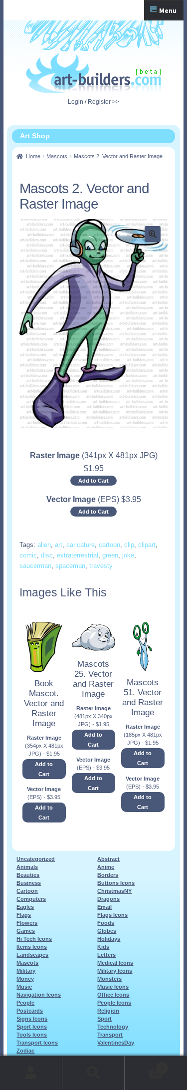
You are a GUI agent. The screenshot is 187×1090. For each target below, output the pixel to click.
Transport (110, 1035)
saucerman (35, 565)
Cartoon (27, 891)
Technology (112, 1027)
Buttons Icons (116, 883)
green (110, 555)
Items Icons (31, 947)
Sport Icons (31, 1027)
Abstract (108, 859)
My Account (31, 1073)
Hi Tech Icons (34, 939)
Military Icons (114, 971)
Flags (23, 915)
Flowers (26, 923)
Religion (108, 1011)
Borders (107, 875)
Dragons (108, 899)
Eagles (25, 907)
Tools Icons (31, 1035)
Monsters (109, 979)
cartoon (109, 544)
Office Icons (113, 995)
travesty (101, 565)
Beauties (27, 875)
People (25, 1003)
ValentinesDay (115, 1043)
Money (25, 979)
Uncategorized (35, 859)
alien (44, 544)
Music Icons (113, 987)
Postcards (29, 1011)
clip (129, 544)
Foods (105, 923)
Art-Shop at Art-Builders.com (93, 73)
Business (28, 883)
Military (25, 971)
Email (104, 907)
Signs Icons (31, 1019)
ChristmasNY (114, 891)
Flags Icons (112, 915)
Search (93, 1073)
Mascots (56, 156)
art (58, 544)
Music (24, 987)
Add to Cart (93, 481)
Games (25, 931)
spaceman (70, 565)
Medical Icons (115, 963)
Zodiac (25, 1051)
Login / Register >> (93, 101)
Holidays (108, 939)
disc (47, 555)
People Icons (114, 1003)
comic (28, 555)
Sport (104, 1019)
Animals (27, 867)
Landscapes (32, 955)
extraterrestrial (77, 555)
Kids (103, 947)
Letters (106, 955)
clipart (147, 544)
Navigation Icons (38, 995)
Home (33, 156)
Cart (144, 1065)
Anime (105, 867)
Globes (106, 931)
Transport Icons (37, 1043)
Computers (31, 899)
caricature (80, 544)
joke (128, 555)
